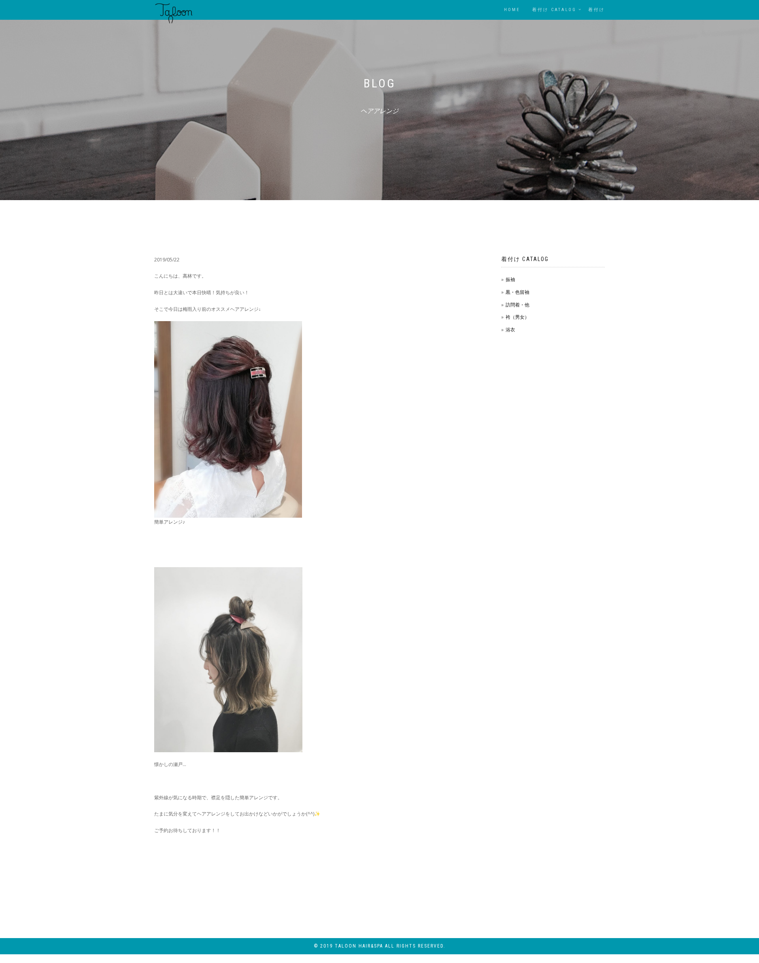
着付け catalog (554, 9)
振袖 (510, 279)
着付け (596, 9)
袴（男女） (517, 317)
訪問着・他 (517, 304)
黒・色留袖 (517, 292)
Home (512, 9)
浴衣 (510, 329)
